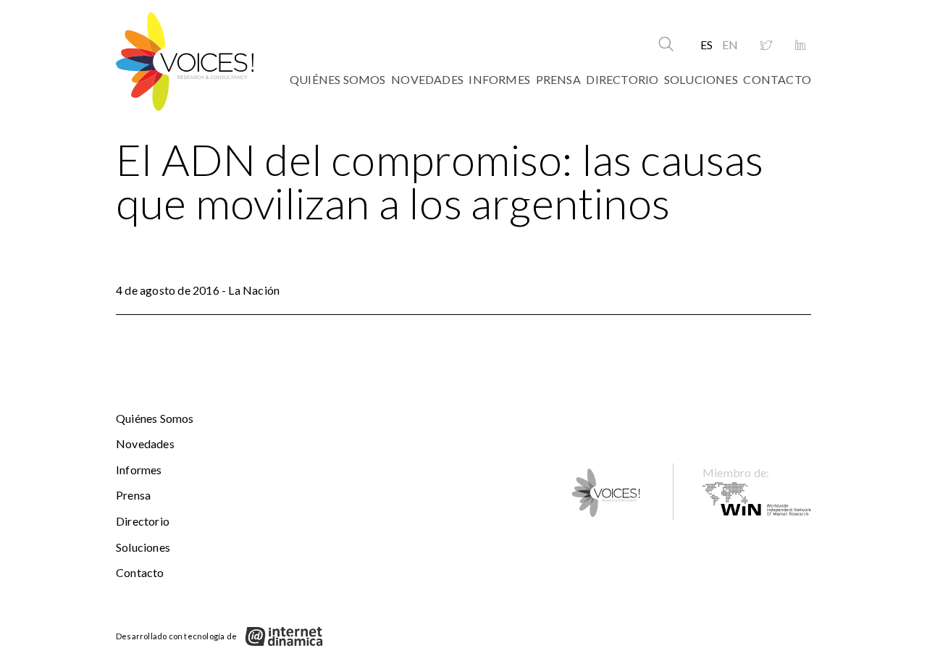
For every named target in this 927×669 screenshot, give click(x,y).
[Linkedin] (800, 45)
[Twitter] (766, 45)
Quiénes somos (338, 79)
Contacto (777, 79)
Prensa (558, 79)
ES (706, 44)
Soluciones (701, 79)
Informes (499, 79)
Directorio (622, 79)
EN (730, 44)
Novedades (427, 79)
